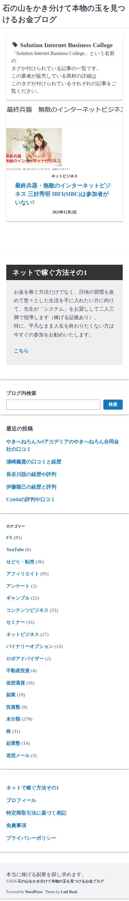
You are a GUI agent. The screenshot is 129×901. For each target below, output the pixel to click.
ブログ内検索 (21, 393)
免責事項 (16, 825)
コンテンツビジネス (27, 610)
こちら (21, 350)
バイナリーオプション (29, 646)
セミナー (15, 622)
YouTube (15, 549)
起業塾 (13, 743)
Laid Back (69, 892)
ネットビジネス (22, 634)
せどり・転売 (20, 561)
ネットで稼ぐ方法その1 (32, 787)
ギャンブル (18, 597)
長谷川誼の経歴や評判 (31, 474)
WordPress (34, 892)
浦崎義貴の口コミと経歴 (33, 461)
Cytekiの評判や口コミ (30, 499)
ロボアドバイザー (25, 658)
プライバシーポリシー (31, 838)
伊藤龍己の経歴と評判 (31, 486)
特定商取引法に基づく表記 (36, 812)
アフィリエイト (22, 573)
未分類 (13, 718)
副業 (11, 694)
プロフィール (21, 800)
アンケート (18, 586)
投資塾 (13, 707)
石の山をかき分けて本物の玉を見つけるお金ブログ (61, 881)
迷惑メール (18, 755)
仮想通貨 (15, 682)
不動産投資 (18, 670)
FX (9, 537)
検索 (113, 404)
